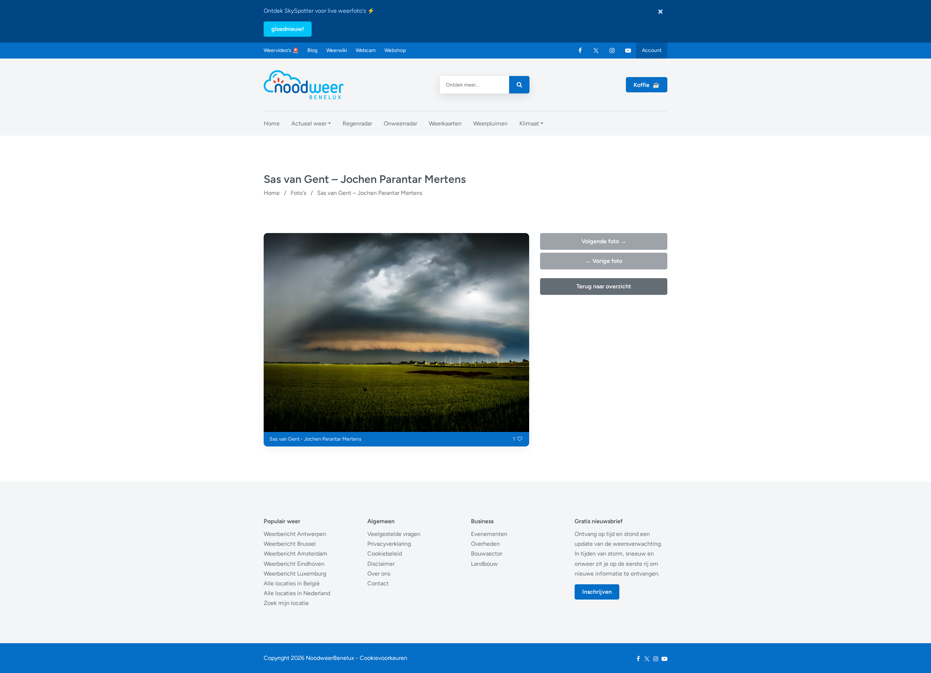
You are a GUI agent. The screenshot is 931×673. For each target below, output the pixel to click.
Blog (312, 50)
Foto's (298, 192)
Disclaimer (381, 563)
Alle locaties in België (292, 583)
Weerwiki (336, 50)
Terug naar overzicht (603, 286)
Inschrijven (597, 591)
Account (652, 50)
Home (272, 192)
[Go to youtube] (628, 51)
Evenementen (489, 533)
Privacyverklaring (389, 543)
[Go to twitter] (596, 51)
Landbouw (484, 563)
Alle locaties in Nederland (297, 593)
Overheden (485, 543)
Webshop (395, 50)
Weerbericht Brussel (290, 543)
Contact (378, 583)
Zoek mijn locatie (286, 603)
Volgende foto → (604, 241)
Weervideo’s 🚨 (281, 50)
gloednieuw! (287, 28)
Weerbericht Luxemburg (295, 573)
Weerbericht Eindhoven (294, 563)
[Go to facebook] (580, 51)
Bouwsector (486, 553)
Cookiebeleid (384, 553)
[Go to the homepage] (304, 84)
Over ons (378, 573)
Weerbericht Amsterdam (295, 553)
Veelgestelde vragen (393, 533)
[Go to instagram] (612, 51)
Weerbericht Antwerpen (295, 533)
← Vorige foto (603, 260)
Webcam (366, 50)
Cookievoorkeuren (383, 657)
